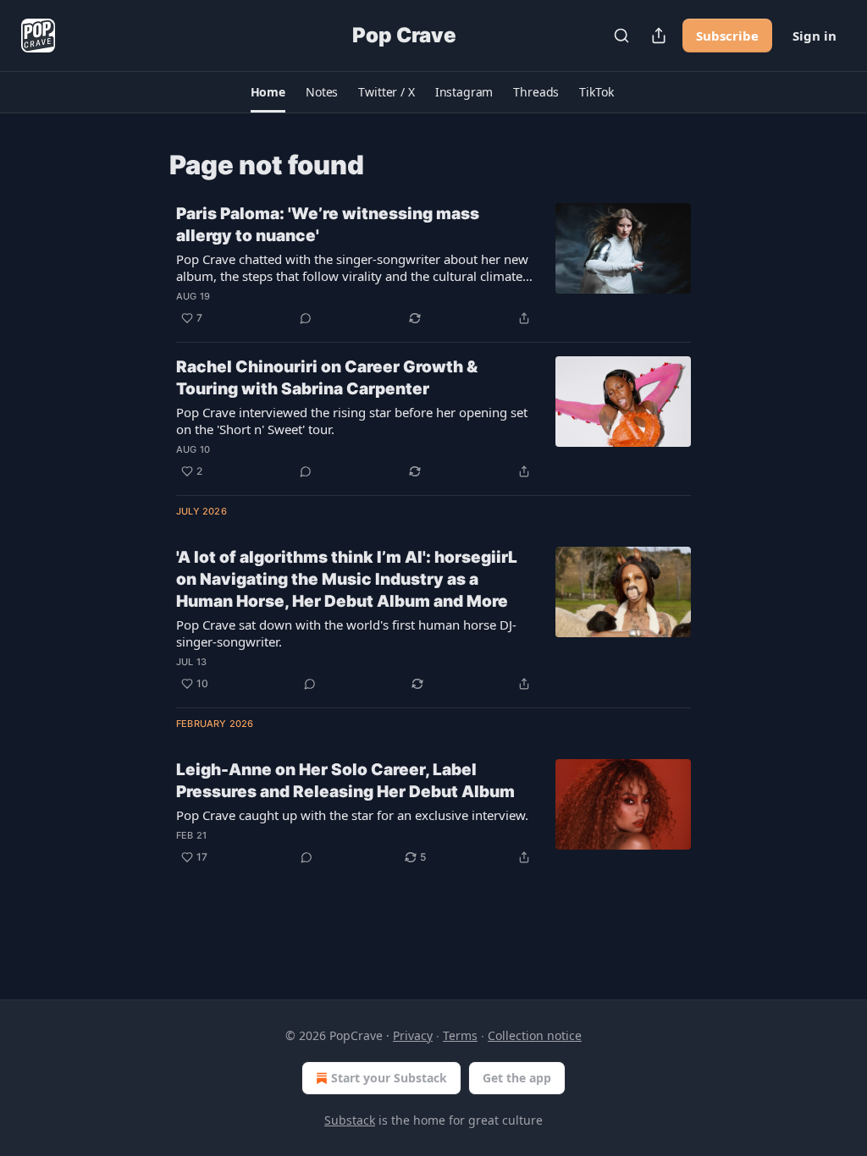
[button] (267, 92)
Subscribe (727, 35)
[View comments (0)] (306, 318)
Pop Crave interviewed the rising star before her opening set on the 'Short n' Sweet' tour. (351, 421)
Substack (349, 1120)
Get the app (517, 1078)
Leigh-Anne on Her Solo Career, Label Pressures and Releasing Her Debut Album (345, 780)
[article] (433, 265)
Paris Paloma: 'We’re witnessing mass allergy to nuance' (327, 224)
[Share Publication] (659, 35)
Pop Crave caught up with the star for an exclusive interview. (352, 814)
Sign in (814, 35)
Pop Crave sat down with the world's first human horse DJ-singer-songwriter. (346, 633)
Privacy (413, 1035)
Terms (460, 1035)
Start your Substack (389, 1078)
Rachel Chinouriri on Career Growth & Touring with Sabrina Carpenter (327, 378)
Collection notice (535, 1035)
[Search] (621, 35)
